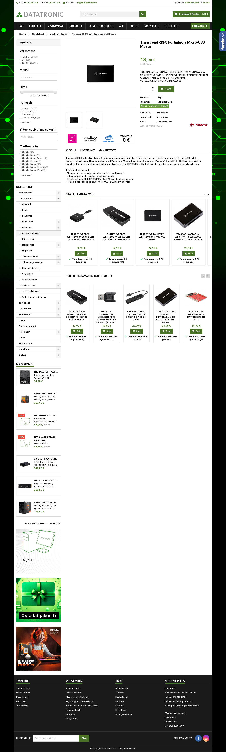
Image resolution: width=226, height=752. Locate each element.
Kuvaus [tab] (71, 150)
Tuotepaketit (25, 343)
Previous (203, 276)
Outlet (134, 26)
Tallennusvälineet (30, 256)
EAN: (142, 121)
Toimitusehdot (73, 688)
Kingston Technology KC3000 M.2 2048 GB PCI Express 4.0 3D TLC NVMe (46, 481)
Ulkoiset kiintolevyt (31, 268)
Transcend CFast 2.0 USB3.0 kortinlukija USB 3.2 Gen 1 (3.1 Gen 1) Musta (188, 237)
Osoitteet (119, 701)
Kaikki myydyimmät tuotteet (43, 523)
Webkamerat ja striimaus (34, 297)
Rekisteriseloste (73, 693)
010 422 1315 (31, 3)
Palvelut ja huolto (101, 26)
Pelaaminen (25, 308)
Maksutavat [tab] (107, 150)
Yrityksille (152, 26)
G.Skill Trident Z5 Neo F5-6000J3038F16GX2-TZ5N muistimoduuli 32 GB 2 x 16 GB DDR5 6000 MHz (46, 459)
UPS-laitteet (27, 274)
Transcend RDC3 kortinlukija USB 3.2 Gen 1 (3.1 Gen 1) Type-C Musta (80, 237)
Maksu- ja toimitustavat (77, 697)
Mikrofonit (27, 227)
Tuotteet (35, 26)
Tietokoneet (25, 314)
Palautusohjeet (73, 710)
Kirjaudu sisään (192, 3)
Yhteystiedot (72, 718)
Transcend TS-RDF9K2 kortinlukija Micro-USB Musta (151, 237)
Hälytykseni (120, 710)
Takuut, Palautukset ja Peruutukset (82, 705)
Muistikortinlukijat (30, 233)
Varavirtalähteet (29, 279)
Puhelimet (24, 349)
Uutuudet (75, 26)
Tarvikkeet (24, 303)
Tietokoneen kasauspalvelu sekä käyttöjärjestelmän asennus (46, 437)
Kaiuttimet (27, 216)
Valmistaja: (145, 112)
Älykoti (22, 355)
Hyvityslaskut (121, 697)
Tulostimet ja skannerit (33, 262)
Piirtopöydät (28, 245)
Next (208, 276)
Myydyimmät (55, 26)
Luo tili (206, 3)
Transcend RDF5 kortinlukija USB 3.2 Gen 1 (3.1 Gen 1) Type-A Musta (116, 237)
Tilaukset (119, 693)
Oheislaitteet (25, 198)
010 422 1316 (53, 3)
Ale (121, 26)
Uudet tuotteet (23, 693)
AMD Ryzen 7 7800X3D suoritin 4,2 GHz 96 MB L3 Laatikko (46, 394)
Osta (165, 88)
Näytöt (22, 320)
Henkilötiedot (121, 688)
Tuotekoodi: (146, 117)
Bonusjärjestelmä (123, 714)
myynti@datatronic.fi (87, 3)
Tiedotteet (172, 26)
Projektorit (27, 250)
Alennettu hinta (23, 688)
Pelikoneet (24, 332)
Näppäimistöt (28, 239)
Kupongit (119, 705)
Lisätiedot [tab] (87, 150)
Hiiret (24, 210)
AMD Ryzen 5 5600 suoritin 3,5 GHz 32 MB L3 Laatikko (46, 502)
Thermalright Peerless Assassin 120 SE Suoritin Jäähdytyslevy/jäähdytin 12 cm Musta (46, 372)
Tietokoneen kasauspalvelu (46, 416)
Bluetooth (26, 204)
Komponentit (25, 192)
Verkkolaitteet (28, 285)
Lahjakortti (200, 26)
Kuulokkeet (27, 221)
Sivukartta (70, 714)
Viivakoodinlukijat (30, 291)
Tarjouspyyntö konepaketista (79, 701)
